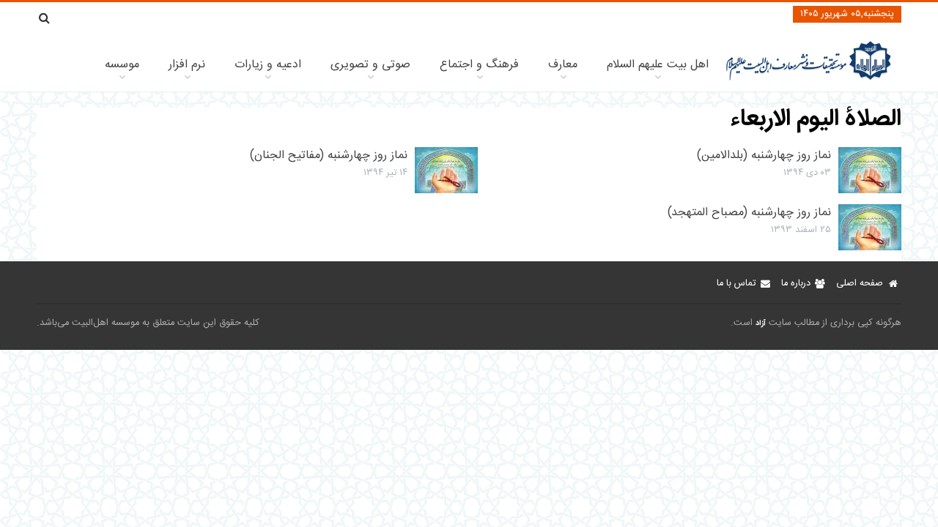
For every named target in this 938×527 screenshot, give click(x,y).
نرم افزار (187, 65)
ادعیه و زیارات (267, 65)
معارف (562, 65)
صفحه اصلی (859, 283)
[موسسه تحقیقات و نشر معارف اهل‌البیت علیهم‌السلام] (808, 79)
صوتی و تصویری (370, 65)
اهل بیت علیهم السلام (658, 65)
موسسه (122, 65)
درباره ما (795, 283)
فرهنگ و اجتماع (479, 65)
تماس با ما (736, 283)
